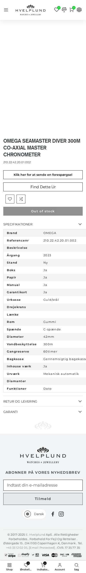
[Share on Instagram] (61, 514)
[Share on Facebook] (52, 514)
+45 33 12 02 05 (17, 547)
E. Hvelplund (35, 534)
